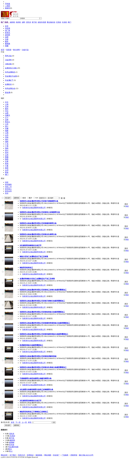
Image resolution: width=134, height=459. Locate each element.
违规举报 (73, 455)
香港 (6, 172)
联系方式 (21, 455)
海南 (6, 148)
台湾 (6, 170)
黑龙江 (7, 122)
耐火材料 (16, 50)
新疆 (6, 168)
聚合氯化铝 (51, 22)
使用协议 (30, 455)
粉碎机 (18, 22)
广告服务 (65, 455)
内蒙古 (7, 115)
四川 (6, 150)
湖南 (6, 142)
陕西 (6, 159)
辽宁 (6, 117)
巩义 (11, 451)
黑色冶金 (8, 56)
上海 (6, 104)
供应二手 (8, 187)
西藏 (6, 157)
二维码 (7, 6)
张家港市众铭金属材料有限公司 (34, 207)
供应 (6, 182)
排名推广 (56, 455)
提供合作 (8, 191)
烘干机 (34, 22)
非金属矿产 (9, 80)
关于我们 (13, 455)
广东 (6, 144)
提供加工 (8, 189)
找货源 (8, 50)
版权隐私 (39, 455)
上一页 (24, 422)
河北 (6, 111)
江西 (6, 133)
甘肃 (6, 161)
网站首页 (4, 455)
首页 (2, 50)
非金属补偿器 (13, 447)
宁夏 (6, 166)
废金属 (7, 92)
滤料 (23, 22)
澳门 (6, 174)
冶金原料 (8, 60)
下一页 (18, 422)
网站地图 (47, 455)
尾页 (30, 422)
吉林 (6, 120)
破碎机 (12, 22)
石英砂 (58, 22)
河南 (6, 137)
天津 (6, 106)
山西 (6, 113)
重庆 (6, 109)
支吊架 (11, 445)
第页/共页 (5, 422)
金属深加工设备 (11, 68)
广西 (6, 146)
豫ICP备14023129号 (86, 455)
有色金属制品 (10, 72)
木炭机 (64, 22)
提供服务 (8, 184)
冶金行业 (25, 50)
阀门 (69, 22)
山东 (6, 135)
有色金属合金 (10, 88)
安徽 (6, 128)
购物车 (7, 8)
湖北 (6, 139)
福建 (6, 131)
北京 (6, 102)
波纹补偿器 (42, 22)
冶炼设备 (8, 64)
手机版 (7, 4)
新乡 (10, 449)
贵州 (6, 152)
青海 (6, 163)
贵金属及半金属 (11, 76)
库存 (6, 193)
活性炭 (28, 22)
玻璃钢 (11, 442)
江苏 (6, 124)
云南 (6, 155)
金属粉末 (8, 84)
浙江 (6, 126)
